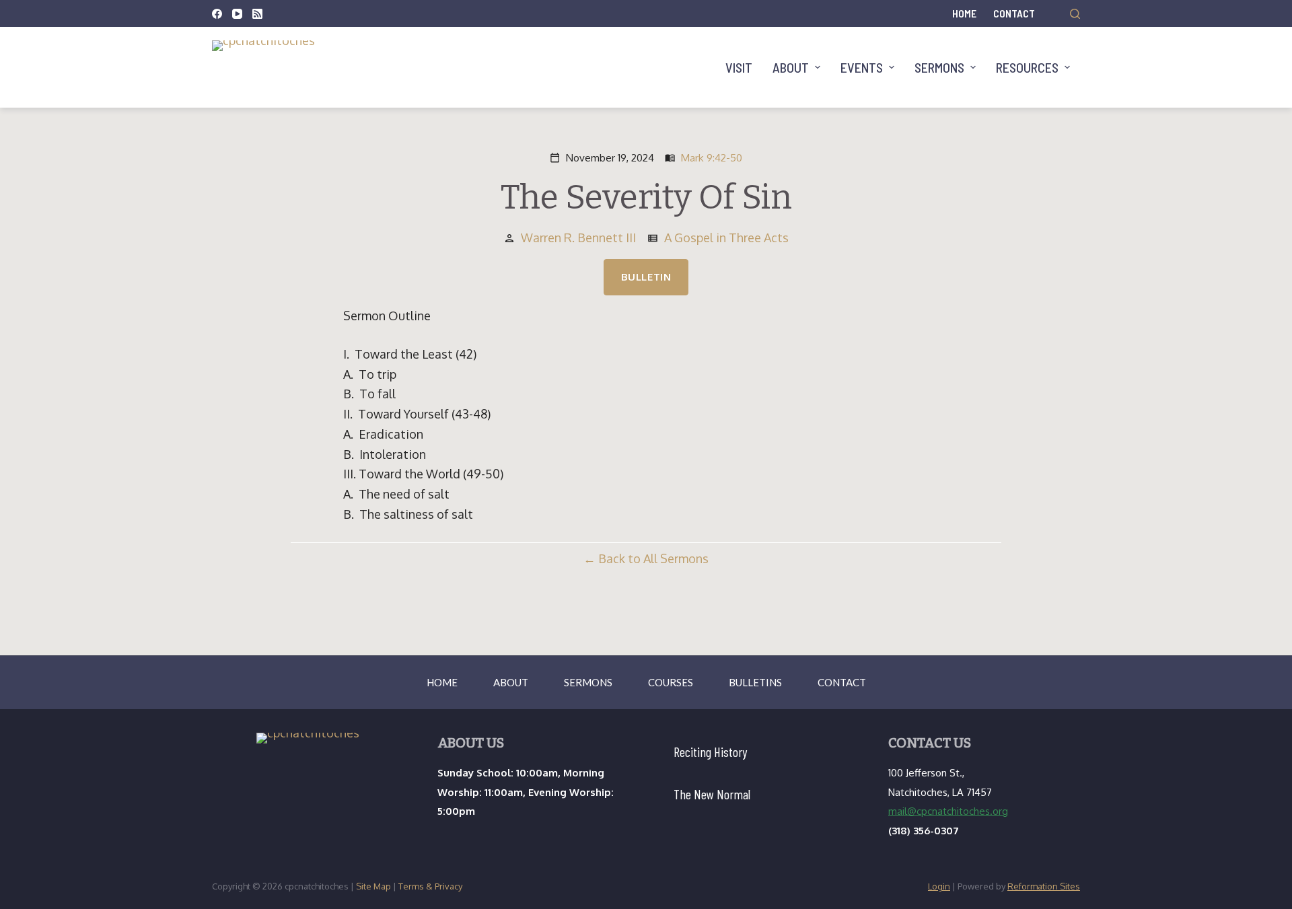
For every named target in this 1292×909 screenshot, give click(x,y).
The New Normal (712, 794)
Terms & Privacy (430, 886)
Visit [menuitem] (738, 67)
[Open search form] (1075, 14)
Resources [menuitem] (1027, 67)
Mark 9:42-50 (711, 157)
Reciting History (710, 751)
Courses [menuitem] (670, 682)
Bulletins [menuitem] (755, 682)
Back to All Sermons (653, 558)
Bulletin (646, 276)
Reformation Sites (1043, 886)
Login (939, 886)
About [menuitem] (791, 67)
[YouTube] (237, 14)
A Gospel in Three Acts (726, 237)
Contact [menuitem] (1014, 13)
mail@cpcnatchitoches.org (948, 811)
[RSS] (257, 14)
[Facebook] (217, 14)
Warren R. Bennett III (578, 237)
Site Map (373, 886)
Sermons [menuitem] (939, 67)
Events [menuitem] (861, 67)
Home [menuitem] (964, 13)
